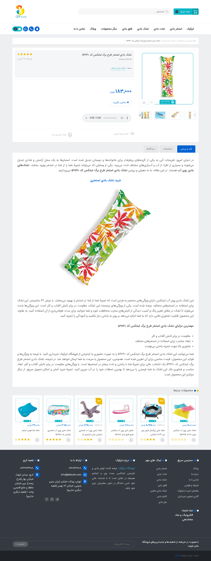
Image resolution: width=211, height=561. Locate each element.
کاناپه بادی (162, 496)
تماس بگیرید (120, 102)
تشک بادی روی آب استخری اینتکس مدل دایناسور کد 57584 (90, 434)
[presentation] (194, 115)
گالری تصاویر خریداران (188, 496)
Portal (178, 555)
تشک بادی (143, 29)
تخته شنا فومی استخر (31, 430)
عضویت (21, 544)
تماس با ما (79, 29)
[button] (186, 11)
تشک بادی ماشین (158, 491)
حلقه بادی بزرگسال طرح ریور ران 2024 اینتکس (153, 432)
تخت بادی (159, 29)
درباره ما (195, 474)
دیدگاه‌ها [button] (151, 149)
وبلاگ (93, 29)
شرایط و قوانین (191, 485)
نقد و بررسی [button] (186, 149)
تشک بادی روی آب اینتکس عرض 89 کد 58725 (184, 432)
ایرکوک (190, 29)
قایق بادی (127, 29)
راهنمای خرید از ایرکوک (188, 491)
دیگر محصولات (109, 29)
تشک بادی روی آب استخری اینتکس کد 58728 (59, 432)
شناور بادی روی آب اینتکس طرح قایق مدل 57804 (122, 432)
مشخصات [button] (167, 149)
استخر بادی (176, 29)
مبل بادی (163, 502)
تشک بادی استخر (118, 68)
